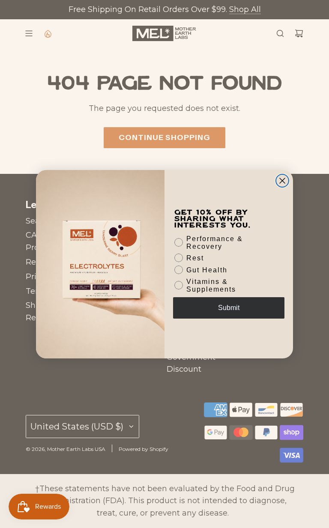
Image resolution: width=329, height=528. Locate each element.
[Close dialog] (282, 180)
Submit (228, 307)
